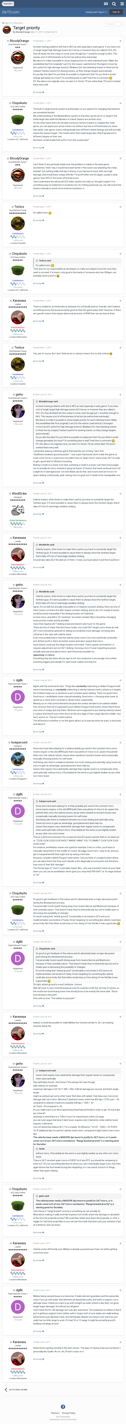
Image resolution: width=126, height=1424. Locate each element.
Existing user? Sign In (95, 12)
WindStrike (19, 493)
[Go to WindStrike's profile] (18, 510)
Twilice (19, 207)
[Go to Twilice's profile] (18, 223)
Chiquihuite (19, 103)
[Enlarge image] (110, 78)
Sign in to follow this (13, 23)
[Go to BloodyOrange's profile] (7, 30)
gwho (19, 394)
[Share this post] (120, 41)
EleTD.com (10, 12)
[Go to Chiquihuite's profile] (18, 120)
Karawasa (19, 300)
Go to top (37, 92)
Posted (42, 41)
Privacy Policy (68, 1413)
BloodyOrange (23, 32)
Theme (54, 1413)
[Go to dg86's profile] (18, 697)
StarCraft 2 (51, 32)
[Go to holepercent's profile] (18, 759)
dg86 (19, 680)
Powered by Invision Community (63, 1419)
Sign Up (116, 12)
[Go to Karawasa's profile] (18, 317)
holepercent (19, 742)
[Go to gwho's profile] (18, 411)
